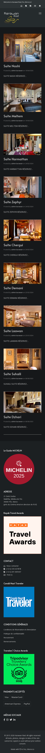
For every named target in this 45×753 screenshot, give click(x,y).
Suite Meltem (13, 116)
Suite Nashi (12, 66)
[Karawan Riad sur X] (11, 720)
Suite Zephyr (12, 202)
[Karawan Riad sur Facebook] (5, 720)
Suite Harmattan (16, 159)
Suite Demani (13, 288)
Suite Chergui (13, 245)
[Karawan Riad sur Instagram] (8, 720)
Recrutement (9, 637)
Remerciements (10, 641)
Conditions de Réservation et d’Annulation (20, 629)
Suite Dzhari (12, 417)
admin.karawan (17, 70)
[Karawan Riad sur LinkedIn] (15, 720)
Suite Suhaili (12, 374)
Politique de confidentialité (14, 634)
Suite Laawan (13, 331)
